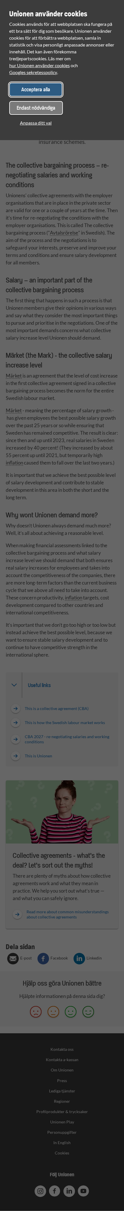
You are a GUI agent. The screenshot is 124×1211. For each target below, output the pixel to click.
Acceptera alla (35, 89)
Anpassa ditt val (36, 122)
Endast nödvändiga (36, 107)
